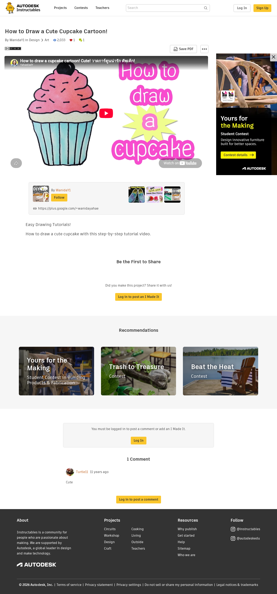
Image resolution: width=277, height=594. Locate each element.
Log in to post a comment (138, 499)
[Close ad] (273, 57)
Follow (59, 197)
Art (47, 40)
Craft (107, 548)
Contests (81, 7)
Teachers (102, 7)
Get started (186, 535)
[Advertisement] (246, 114)
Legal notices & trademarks (237, 584)
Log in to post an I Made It (138, 296)
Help (181, 542)
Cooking (137, 529)
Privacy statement (99, 584)
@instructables (248, 529)
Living (136, 535)
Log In (242, 8)
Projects (60, 7)
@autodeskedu (248, 538)
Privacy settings (128, 584)
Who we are (186, 555)
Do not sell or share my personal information (179, 584)
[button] (204, 49)
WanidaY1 (17, 40)
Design (34, 40)
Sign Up (262, 8)
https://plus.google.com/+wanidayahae (68, 208)
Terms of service (69, 584)
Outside (137, 542)
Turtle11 (82, 472)
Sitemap (184, 548)
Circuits (110, 529)
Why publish (187, 529)
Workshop (111, 535)
